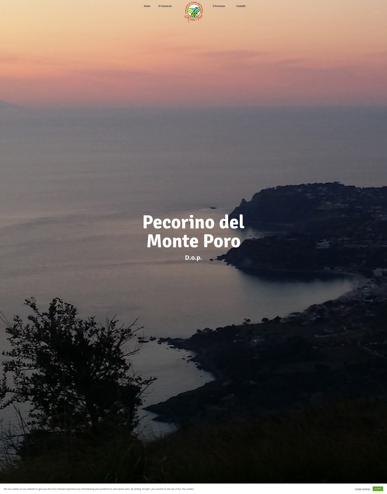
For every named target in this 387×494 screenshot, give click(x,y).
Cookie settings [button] (362, 489)
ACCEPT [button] (377, 488)
